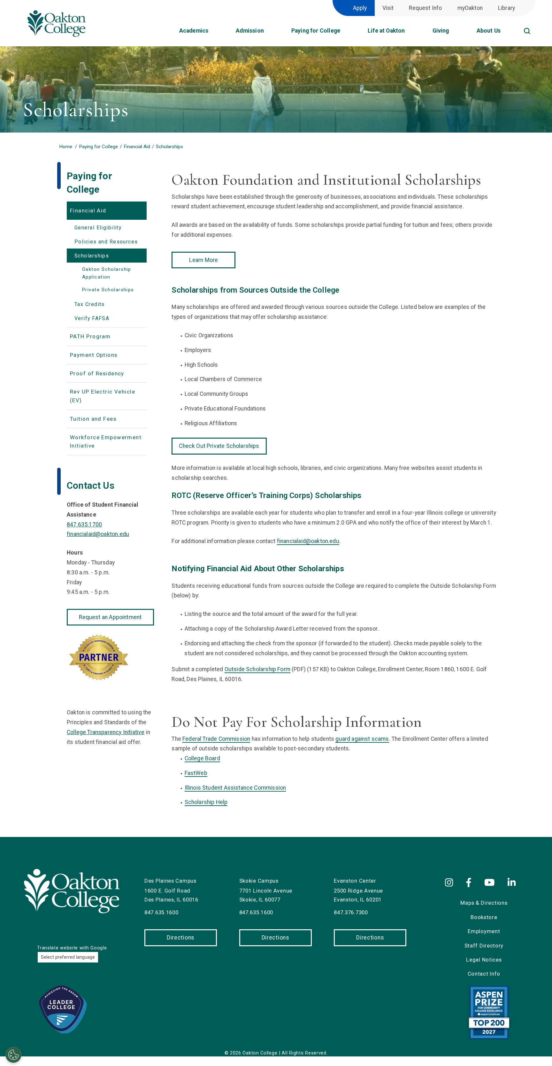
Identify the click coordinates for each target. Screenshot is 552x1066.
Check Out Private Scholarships (219, 446)
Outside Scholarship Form (257, 669)
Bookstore (484, 917)
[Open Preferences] (13, 1055)
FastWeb (196, 773)
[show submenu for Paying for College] (347, 33)
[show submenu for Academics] (215, 33)
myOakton (470, 8)
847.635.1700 (84, 524)
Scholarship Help (206, 802)
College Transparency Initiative (105, 732)
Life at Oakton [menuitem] (386, 30)
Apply (360, 8)
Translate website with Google (72, 948)
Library (506, 8)
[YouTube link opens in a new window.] (491, 883)
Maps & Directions (483, 903)
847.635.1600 (161, 912)
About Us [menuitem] (489, 30)
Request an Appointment (110, 617)
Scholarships (169, 147)
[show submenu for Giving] (455, 33)
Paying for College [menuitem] (315, 30)
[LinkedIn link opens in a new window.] (513, 883)
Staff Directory (484, 945)
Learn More (203, 260)
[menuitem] (535, 22)
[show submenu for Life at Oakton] (411, 33)
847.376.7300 (351, 912)
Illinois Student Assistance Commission (235, 788)
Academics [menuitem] (194, 30)
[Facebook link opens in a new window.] (470, 883)
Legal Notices (484, 959)
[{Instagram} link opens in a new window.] (452, 883)
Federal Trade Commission (216, 739)
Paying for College (98, 147)
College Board (202, 758)
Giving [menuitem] (441, 30)
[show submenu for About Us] (507, 33)
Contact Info (484, 973)
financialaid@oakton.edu (308, 541)
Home (65, 147)
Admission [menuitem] (250, 30)
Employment (484, 931)
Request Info (425, 8)
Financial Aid (137, 147)
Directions (181, 937)
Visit (388, 8)
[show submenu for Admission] (270, 33)
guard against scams (362, 739)
